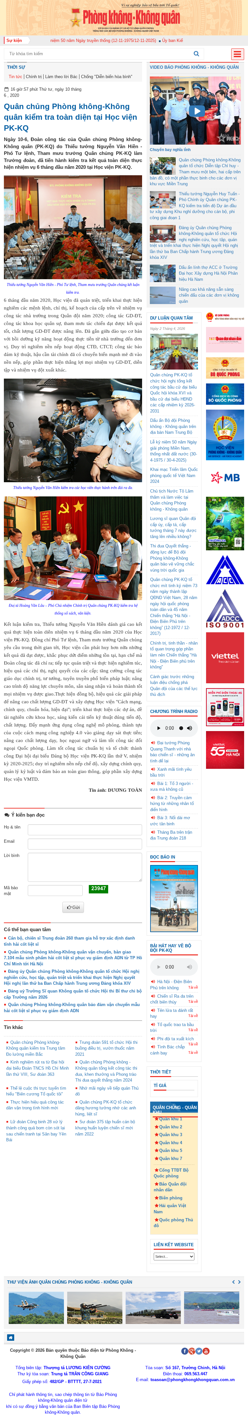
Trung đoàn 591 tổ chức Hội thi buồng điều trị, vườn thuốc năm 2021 (106, 1048)
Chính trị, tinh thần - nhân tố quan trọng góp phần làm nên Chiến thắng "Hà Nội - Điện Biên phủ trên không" (174, 655)
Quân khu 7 (170, 1158)
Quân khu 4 (170, 1142)
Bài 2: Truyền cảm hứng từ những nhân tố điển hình (172, 803)
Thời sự (16, 67)
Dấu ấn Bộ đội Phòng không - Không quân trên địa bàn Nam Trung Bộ (173, 426)
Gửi (76, 907)
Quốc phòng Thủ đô (173, 1222)
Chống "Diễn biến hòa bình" (106, 76)
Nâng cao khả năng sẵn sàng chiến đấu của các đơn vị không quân (209, 295)
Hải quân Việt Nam (170, 1208)
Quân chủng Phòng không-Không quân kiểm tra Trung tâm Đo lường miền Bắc (35, 1048)
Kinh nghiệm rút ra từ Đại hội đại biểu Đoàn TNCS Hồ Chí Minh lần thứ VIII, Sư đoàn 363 (37, 1068)
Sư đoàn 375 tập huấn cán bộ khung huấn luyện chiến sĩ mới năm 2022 (105, 1127)
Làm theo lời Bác (61, 76)
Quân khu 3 (170, 1134)
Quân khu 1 (170, 1118)
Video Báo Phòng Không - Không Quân (194, 67)
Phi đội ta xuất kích (175, 1038)
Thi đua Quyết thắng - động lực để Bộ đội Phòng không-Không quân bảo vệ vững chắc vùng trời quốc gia (172, 558)
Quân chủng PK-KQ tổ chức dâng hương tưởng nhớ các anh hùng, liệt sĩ (105, 1108)
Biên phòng (170, 1198)
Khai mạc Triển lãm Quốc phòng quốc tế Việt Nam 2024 (174, 475)
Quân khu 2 (170, 1127)
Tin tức (15, 76)
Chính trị (34, 76)
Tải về (193, 987)
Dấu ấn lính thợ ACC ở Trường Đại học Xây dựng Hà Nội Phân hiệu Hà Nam (208, 273)
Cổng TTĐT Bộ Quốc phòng (171, 1173)
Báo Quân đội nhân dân (170, 1187)
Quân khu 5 (170, 1150)
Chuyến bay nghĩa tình (170, 150)
